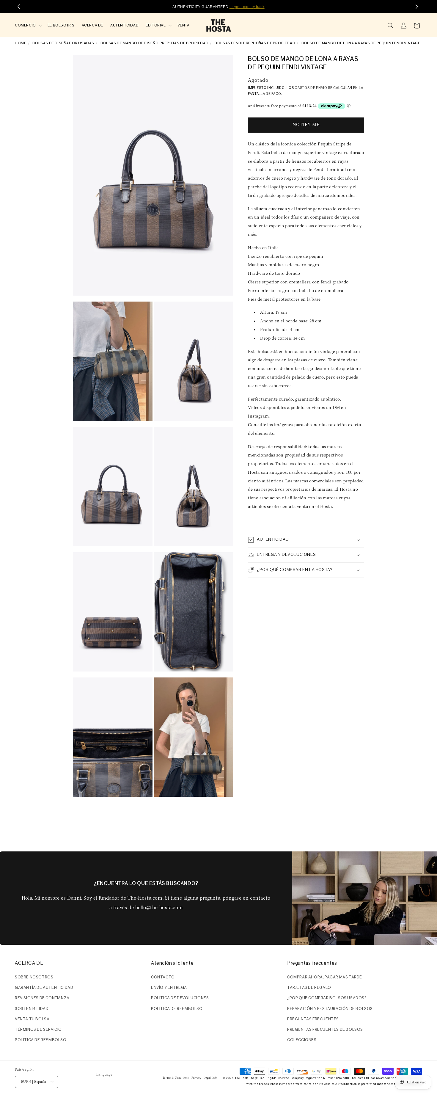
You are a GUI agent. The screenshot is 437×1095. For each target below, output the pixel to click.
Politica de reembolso (41, 1040)
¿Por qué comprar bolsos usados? (327, 998)
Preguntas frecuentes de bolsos (325, 1029)
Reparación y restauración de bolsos (330, 1009)
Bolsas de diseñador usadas (63, 43)
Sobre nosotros (34, 977)
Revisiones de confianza (42, 998)
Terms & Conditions (176, 1077)
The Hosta (242, 1078)
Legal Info (210, 1077)
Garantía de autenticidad (44, 988)
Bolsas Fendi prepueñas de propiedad (255, 43)
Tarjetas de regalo (309, 988)
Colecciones (302, 1040)
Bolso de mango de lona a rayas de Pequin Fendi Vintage (360, 43)
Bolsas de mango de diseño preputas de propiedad (154, 43)
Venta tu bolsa (32, 1019)
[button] (27, 26)
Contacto (163, 977)
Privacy (196, 1077)
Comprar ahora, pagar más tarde (324, 977)
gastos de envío (311, 88)
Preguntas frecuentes (313, 1019)
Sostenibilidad (31, 1009)
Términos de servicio (38, 1029)
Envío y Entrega (169, 988)
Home (20, 43)
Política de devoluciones (180, 998)
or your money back (247, 7)
